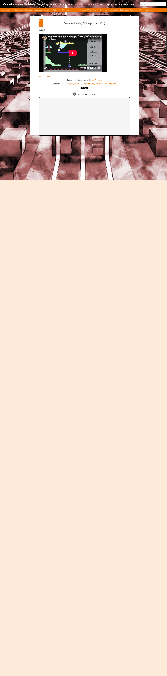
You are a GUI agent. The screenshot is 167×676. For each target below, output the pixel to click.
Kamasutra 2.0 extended (109, 10)
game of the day (88, 83)
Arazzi (95, 10)
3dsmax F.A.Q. (85, 10)
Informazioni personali (33, 10)
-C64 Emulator (44, 76)
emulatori (77, 83)
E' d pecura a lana (147, 10)
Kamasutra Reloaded (52, 10)
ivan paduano (110, 83)
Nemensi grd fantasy (70, 10)
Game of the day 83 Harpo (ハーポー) (84, 23)
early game (69, 83)
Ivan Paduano (96, 80)
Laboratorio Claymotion (129, 10)
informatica (100, 83)
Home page (19, 10)
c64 (62, 83)
